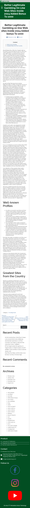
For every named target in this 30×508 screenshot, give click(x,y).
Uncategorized (12, 312)
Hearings (10, 413)
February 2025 (11, 376)
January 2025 (11, 377)
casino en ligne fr (11, 406)
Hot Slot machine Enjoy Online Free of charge (15, 337)
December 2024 (11, 379)
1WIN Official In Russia (13, 397)
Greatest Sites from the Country (14, 45)
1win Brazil (10, 394)
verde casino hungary (13, 430)
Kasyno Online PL (12, 415)
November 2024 (11, 381)
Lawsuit (9, 418)
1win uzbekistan (11, 401)
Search (4, 325)
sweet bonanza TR (12, 427)
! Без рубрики (11, 392)
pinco (9, 423)
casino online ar (11, 410)
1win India (10, 396)
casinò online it (11, 411)
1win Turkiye (10, 399)
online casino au (11, 422)
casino (9, 404)
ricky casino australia (12, 425)
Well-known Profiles (12, 44)
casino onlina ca (11, 408)
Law (9, 417)
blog (9, 403)
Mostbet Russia (11, 420)
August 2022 (10, 382)
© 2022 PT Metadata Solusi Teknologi (15, 505)
